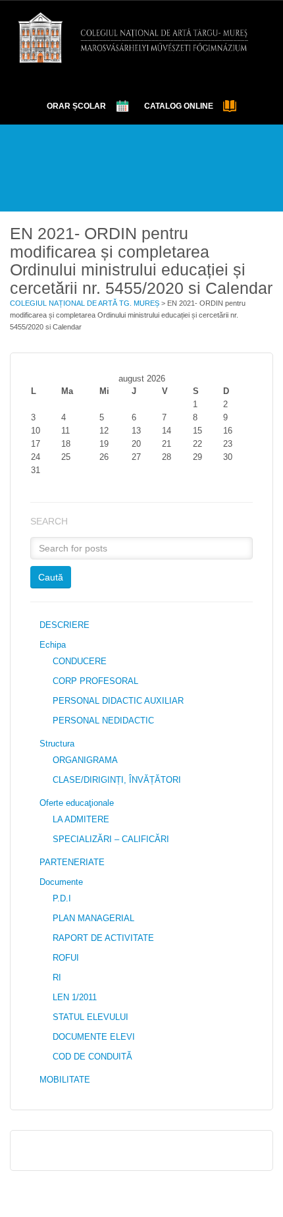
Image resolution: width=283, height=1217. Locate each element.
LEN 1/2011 (75, 997)
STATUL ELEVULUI (90, 1017)
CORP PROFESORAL (95, 681)
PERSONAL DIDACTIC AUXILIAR (118, 701)
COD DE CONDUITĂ (92, 1056)
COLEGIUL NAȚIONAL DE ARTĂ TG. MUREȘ (84, 303)
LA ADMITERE (81, 819)
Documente (61, 882)
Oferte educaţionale (76, 803)
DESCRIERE (64, 625)
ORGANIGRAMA (85, 760)
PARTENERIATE (72, 862)
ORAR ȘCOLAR (76, 106)
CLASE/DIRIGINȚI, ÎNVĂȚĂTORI (117, 780)
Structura (56, 744)
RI (57, 977)
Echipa (52, 645)
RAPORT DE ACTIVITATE (103, 938)
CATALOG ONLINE (178, 106)
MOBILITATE (64, 1080)
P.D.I (62, 898)
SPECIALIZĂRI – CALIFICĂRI (111, 839)
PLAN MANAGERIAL (93, 918)
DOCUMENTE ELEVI (94, 1037)
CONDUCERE (80, 661)
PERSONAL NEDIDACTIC (103, 720)
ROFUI (66, 958)
